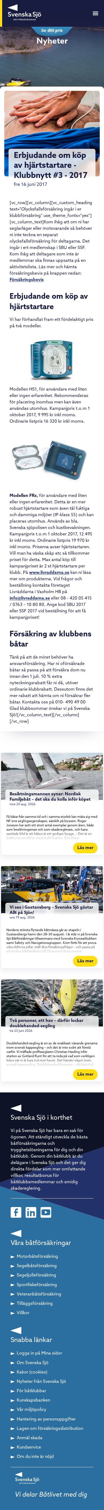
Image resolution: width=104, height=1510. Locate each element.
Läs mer (85, 848)
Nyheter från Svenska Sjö (41, 1382)
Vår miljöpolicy (31, 1410)
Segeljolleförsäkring (36, 1275)
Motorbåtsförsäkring (37, 1257)
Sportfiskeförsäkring (37, 1285)
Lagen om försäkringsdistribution (50, 1429)
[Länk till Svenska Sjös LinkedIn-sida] (31, 1212)
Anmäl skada (29, 1438)
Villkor (23, 1313)
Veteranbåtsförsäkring (39, 1294)
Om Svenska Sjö (33, 1363)
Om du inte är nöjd (35, 1457)
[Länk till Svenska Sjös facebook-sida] (16, 1212)
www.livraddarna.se (49, 573)
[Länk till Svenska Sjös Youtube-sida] (46, 1212)
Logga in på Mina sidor (39, 1353)
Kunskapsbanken (33, 1400)
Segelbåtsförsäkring (37, 1266)
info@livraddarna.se (30, 598)
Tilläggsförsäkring (35, 1304)
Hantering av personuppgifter (46, 1419)
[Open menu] (95, 13)
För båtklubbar (31, 1391)
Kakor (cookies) (32, 1372)
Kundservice (29, 1447)
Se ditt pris (52, 31)
